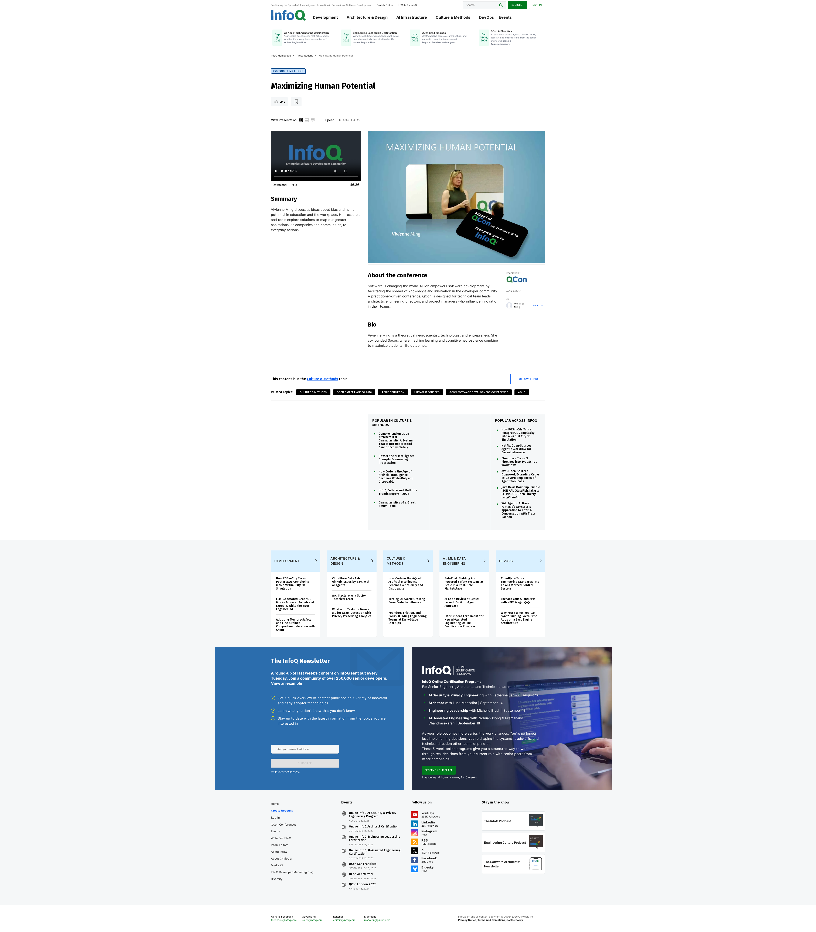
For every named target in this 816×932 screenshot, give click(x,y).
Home (275, 803)
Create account (282, 810)
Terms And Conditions (491, 920)
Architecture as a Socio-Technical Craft (349, 597)
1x (340, 120)
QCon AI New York (361, 874)
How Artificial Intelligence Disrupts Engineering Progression (396, 459)
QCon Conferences (283, 824)
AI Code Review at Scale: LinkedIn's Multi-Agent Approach (462, 602)
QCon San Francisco (363, 864)
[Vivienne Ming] (509, 305)
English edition (385, 5)
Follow (538, 305)
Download (280, 185)
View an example (286, 683)
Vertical (300, 120)
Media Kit (277, 865)
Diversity (276, 879)
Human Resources (427, 392)
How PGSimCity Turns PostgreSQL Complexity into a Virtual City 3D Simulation (518, 434)
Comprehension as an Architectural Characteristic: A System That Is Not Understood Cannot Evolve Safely (396, 440)
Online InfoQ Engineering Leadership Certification (374, 838)
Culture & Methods (453, 17)
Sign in (537, 4)
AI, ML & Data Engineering (454, 561)
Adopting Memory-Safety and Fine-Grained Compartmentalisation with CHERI (295, 625)
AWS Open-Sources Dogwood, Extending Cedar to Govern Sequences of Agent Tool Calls (520, 476)
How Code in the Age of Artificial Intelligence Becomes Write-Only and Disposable (396, 477)
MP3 (294, 184)
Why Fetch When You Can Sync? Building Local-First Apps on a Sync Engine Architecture (519, 618)
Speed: (330, 120)
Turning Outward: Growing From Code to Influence (406, 600)
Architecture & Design (367, 17)
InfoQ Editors (279, 845)
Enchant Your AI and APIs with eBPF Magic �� (518, 600)
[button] (305, 763)
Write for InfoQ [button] (409, 5)
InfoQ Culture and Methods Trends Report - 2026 (398, 492)
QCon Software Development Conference (478, 392)
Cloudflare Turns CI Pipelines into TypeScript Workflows (519, 462)
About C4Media (281, 858)
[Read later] (296, 101)
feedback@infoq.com (283, 920)
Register (517, 4)
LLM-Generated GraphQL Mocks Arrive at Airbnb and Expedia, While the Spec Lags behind (295, 604)
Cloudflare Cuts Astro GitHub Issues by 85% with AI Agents (351, 582)
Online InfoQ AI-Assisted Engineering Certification (374, 852)
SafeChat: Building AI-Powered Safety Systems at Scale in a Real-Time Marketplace (464, 583)
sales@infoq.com (312, 920)
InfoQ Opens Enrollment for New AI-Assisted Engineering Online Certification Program (464, 621)
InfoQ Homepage (281, 55)
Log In (275, 817)
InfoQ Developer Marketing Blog (292, 872)
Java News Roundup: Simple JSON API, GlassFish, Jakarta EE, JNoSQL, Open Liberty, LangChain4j (521, 492)
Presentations (305, 55)
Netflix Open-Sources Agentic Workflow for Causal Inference (516, 449)
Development (325, 17)
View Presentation (283, 120)
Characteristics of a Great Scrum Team (397, 504)
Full (312, 120)
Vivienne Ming (519, 305)
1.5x (353, 120)
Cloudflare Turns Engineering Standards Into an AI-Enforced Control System (520, 583)
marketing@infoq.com (377, 920)
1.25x (346, 120)
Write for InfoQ (281, 838)
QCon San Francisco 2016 (354, 392)
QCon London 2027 (362, 884)
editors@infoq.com (344, 920)
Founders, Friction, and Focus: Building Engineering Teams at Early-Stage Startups (407, 618)
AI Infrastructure (411, 17)
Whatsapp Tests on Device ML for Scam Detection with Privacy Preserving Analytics (351, 613)
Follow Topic (527, 378)
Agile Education (393, 392)
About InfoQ (279, 851)
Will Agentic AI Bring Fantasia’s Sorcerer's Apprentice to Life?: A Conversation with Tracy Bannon (519, 510)
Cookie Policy (514, 920)
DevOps (486, 17)
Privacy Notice (467, 920)
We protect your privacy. (285, 771)
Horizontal (306, 120)
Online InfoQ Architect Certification (373, 826)
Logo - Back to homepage (288, 15)
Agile (522, 392)
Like (282, 101)
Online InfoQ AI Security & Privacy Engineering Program (372, 814)
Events (505, 17)
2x (358, 120)
